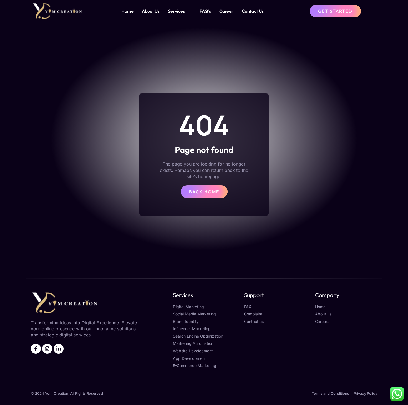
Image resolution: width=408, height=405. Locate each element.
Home (127, 11)
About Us (151, 11)
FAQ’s (205, 11)
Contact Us (253, 11)
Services (176, 11)
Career (226, 11)
